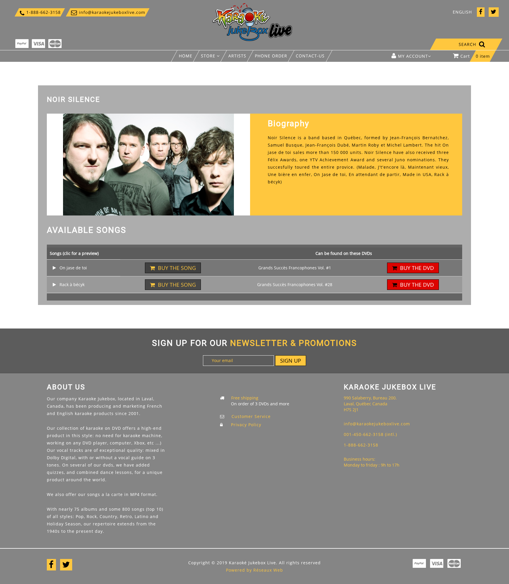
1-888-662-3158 (40, 12)
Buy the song (177, 267)
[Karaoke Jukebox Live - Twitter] (494, 12)
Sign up (290, 360)
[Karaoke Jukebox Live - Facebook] (480, 12)
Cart (475, 56)
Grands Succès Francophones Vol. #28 (294, 284)
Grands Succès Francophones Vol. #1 (294, 268)
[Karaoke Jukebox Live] (252, 21)
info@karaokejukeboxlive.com (107, 12)
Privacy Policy (246, 424)
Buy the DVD (417, 267)
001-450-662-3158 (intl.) (370, 434)
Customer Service (251, 416)
